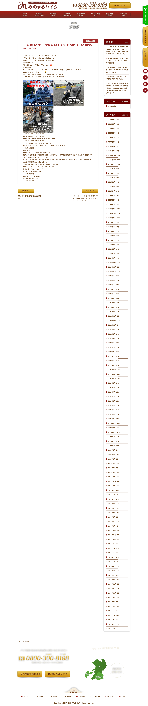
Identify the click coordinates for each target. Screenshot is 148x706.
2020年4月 (113, 459)
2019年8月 (113, 495)
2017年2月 (113, 629)
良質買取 (68, 697)
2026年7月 (113, 124)
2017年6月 (113, 611)
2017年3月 (113, 624)
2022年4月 (113, 352)
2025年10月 (114, 164)
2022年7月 (113, 338)
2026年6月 (113, 128)
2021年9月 (113, 383)
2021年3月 (113, 410)
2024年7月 (113, 231)
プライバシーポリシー (44, 681)
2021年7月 (113, 392)
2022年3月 (113, 356)
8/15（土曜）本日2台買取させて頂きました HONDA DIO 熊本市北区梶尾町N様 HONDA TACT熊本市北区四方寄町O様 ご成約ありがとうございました (117, 88)
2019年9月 (113, 490)
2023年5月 (113, 294)
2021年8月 (113, 388)
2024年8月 (113, 227)
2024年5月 (113, 240)
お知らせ (124, 697)
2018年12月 (113, 530)
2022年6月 (113, 343)
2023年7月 (113, 285)
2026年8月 (113, 120)
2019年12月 (113, 477)
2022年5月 (113, 347)
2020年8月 (113, 441)
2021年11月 (114, 374)
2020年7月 (113, 446)
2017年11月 (113, 589)
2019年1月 (113, 526)
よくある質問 (96, 697)
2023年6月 (113, 289)
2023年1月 (113, 312)
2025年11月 (114, 160)
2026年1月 (113, 151)
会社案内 (110, 697)
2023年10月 (114, 271)
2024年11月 (114, 213)
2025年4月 (113, 191)
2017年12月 (113, 584)
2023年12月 (114, 262)
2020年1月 (113, 472)
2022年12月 (114, 316)
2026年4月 (113, 137)
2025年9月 (113, 169)
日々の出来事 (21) (114, 106)
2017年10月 (113, 593)
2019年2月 (113, 522)
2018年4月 (113, 566)
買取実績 (54, 697)
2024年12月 (114, 209)
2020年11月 (114, 428)
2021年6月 (113, 396)
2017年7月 (113, 606)
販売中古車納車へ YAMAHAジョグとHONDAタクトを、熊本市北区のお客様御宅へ (117, 60)
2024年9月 (113, 222)
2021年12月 (114, 370)
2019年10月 (113, 486)
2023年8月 (113, 280)
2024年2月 (113, 254)
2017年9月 (113, 597)
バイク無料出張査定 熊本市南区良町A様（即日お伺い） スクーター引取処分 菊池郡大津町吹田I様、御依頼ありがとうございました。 (117, 50)
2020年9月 (113, 437)
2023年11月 (114, 267)
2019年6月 (113, 504)
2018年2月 (113, 575)
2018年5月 (113, 562)
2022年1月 (113, 365)
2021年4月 (113, 405)
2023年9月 (113, 276)
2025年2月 (113, 200)
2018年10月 (113, 539)
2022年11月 (114, 321)
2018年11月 (113, 535)
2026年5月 (113, 133)
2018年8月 (113, 548)
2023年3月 (113, 303)
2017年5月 (113, 615)
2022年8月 (113, 334)
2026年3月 (113, 142)
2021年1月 (113, 419)
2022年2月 (113, 361)
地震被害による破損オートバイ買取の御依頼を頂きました (117, 78)
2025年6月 (113, 182)
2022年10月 (114, 325)
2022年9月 (113, 329)
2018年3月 (113, 571)
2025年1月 (113, 204)
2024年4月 (113, 245)
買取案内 (40, 697)
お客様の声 (82, 697)
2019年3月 (113, 517)
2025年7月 (113, 178)
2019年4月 (113, 513)
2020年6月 (113, 450)
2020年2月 (113, 468)
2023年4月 (113, 298)
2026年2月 (113, 146)
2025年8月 (113, 173)
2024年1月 (113, 258)
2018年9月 (113, 544)
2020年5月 (113, 455)
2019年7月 (113, 499)
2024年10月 (114, 218)
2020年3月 (113, 463)
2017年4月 (113, 620)
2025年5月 (113, 187)
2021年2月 (113, 414)
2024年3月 (113, 249)
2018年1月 (113, 580)
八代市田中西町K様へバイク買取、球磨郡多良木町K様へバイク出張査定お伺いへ (117, 69)
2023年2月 (113, 307)
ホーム (19, 641)
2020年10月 (114, 432)
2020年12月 (114, 423)
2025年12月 (114, 155)
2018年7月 (113, 553)
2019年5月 (113, 508)
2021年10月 (114, 379)
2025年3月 (113, 195)
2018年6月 (113, 557)
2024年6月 (113, 236)
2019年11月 (113, 481)
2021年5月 (113, 401)
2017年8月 (113, 602)
